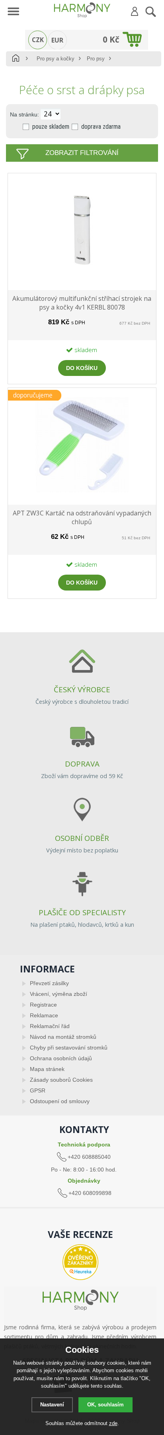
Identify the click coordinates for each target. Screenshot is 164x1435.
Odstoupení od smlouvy (60, 1101)
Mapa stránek (47, 1069)
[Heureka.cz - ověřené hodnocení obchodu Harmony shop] (80, 1262)
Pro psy (96, 59)
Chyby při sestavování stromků (68, 1047)
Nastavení (52, 1405)
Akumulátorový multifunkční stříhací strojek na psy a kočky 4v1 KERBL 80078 (81, 303)
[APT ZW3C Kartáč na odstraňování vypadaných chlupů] (82, 492)
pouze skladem (50, 126)
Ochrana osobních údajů (61, 1058)
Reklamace (44, 1015)
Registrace (43, 1004)
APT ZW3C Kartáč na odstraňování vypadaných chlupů (82, 517)
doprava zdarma (101, 126)
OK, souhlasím (105, 1405)
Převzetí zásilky (49, 983)
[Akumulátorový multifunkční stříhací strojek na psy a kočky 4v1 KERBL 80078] (82, 278)
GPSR (37, 1090)
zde (113, 1423)
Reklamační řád (50, 1026)
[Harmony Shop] (82, 10)
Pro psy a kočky (55, 59)
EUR (57, 40)
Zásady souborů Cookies (61, 1080)
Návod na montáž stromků (63, 1037)
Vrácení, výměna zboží (58, 994)
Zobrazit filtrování (82, 153)
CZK (38, 39)
